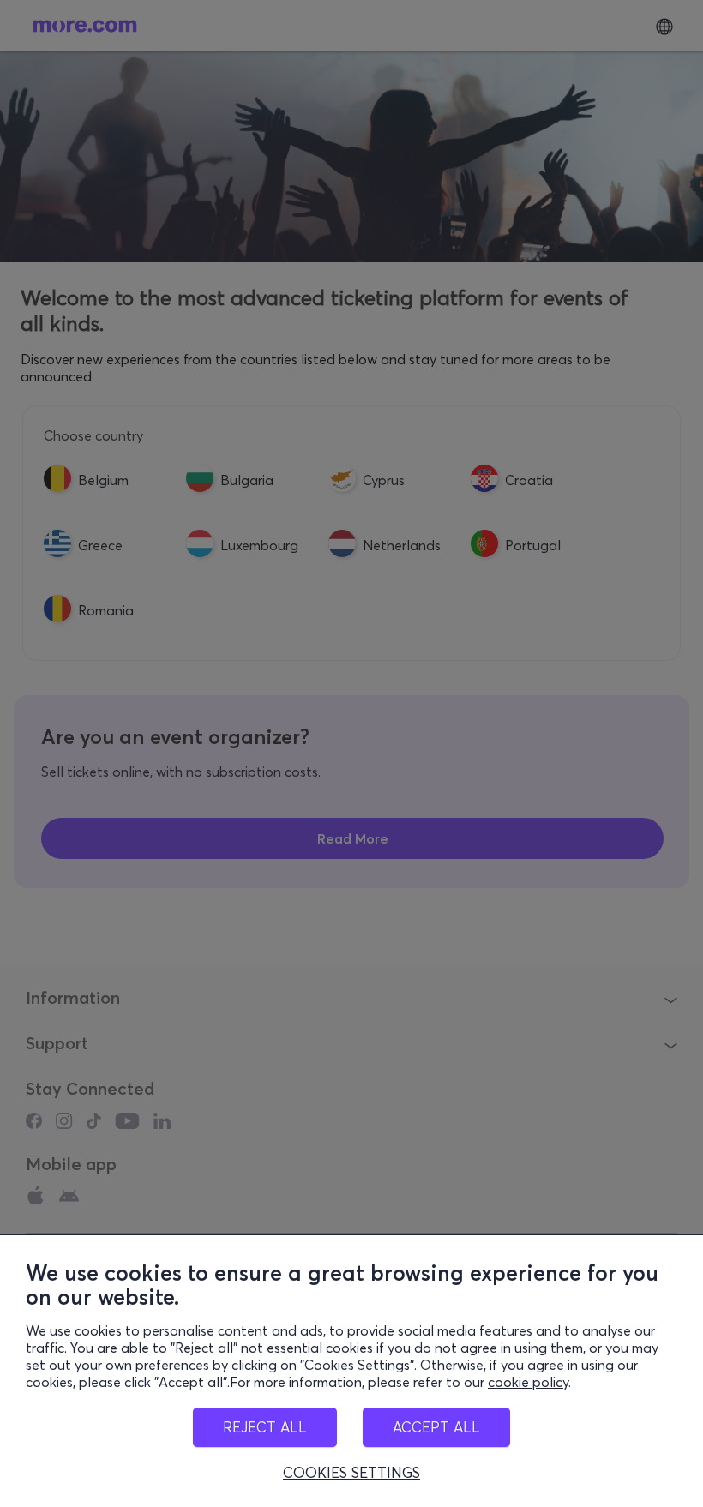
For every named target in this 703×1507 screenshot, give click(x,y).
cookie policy (528, 1381)
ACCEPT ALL (436, 1427)
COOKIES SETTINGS (351, 1472)
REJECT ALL (265, 1427)
